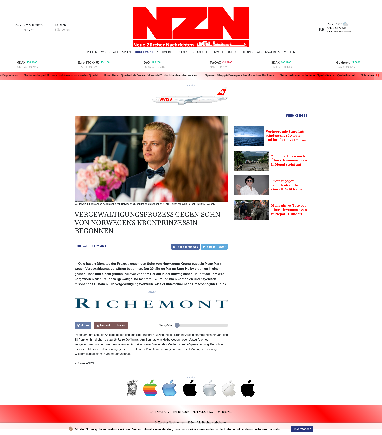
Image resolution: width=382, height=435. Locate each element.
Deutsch (61, 25)
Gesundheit (200, 52)
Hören (84, 325)
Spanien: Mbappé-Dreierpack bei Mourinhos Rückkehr (196, 75)
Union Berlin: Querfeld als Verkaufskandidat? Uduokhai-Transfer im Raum (108, 75)
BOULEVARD (82, 246)
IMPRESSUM (181, 412)
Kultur (232, 52)
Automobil (164, 52)
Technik (181, 52)
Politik (92, 52)
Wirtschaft (109, 52)
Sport (126, 52)
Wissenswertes (268, 52)
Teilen (186, 246)
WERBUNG (225, 412)
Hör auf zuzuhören (112, 325)
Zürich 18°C (335, 24)
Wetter (289, 52)
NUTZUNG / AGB (204, 412)
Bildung (247, 52)
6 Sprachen (62, 29)
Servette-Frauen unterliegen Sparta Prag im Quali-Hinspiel (274, 75)
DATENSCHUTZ (160, 412)
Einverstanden (302, 429)
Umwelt (217, 52)
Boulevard (144, 52)
